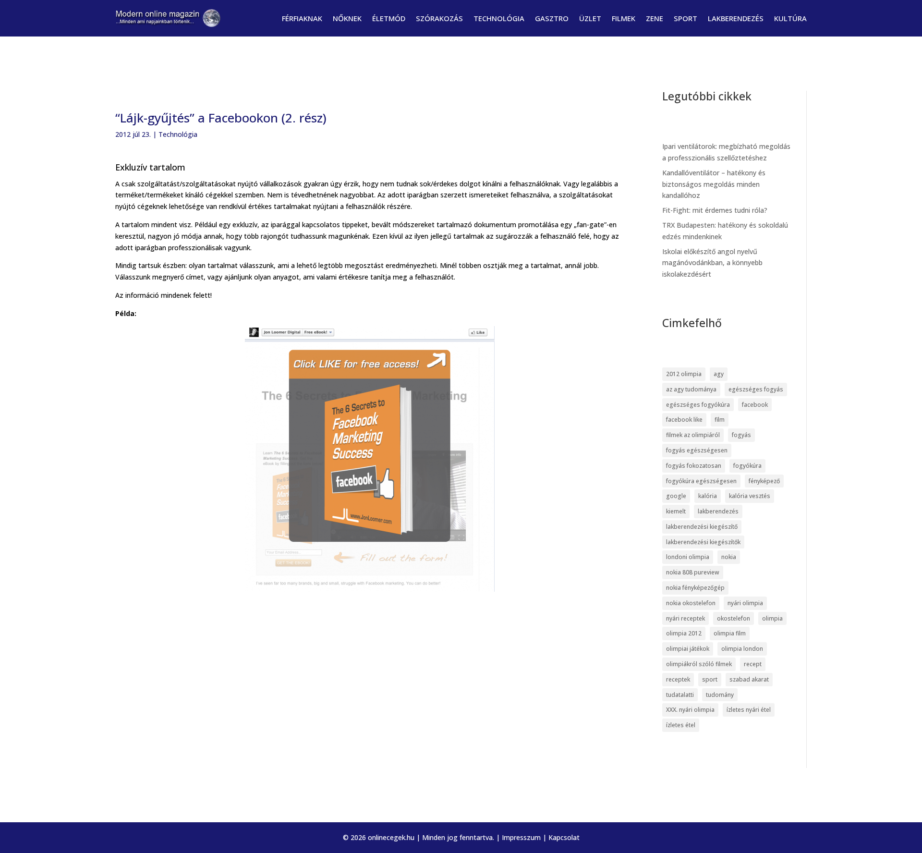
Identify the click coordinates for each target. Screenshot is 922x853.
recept (753, 664)
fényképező (764, 481)
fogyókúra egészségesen (701, 481)
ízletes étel (680, 725)
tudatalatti (680, 695)
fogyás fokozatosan (693, 466)
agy (719, 374)
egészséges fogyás (755, 389)
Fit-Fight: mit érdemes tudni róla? (714, 210)
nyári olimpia (745, 603)
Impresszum (521, 837)
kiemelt (676, 511)
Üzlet (590, 18)
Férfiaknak (302, 18)
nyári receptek (685, 618)
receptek (678, 679)
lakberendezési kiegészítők (703, 542)
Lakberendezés (736, 18)
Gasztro (552, 18)
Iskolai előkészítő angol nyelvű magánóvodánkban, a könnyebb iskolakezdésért (712, 263)
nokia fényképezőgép (695, 588)
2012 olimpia (684, 374)
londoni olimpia (687, 557)
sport (709, 679)
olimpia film (730, 633)
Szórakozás (439, 18)
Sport (685, 18)
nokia (728, 557)
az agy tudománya (691, 389)
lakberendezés (718, 511)
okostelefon (733, 618)
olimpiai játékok (687, 649)
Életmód (388, 18)
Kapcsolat (564, 837)
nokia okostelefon (691, 603)
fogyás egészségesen (697, 450)
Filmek (623, 18)
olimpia (772, 618)
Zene (654, 18)
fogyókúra (747, 466)
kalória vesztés (749, 496)
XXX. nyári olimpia (690, 710)
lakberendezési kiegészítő (702, 527)
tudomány (720, 695)
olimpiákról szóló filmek (699, 664)
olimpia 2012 (684, 633)
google (676, 496)
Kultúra (790, 18)
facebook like (684, 419)
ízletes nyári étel (749, 710)
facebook (755, 405)
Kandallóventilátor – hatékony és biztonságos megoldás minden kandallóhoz (713, 184)
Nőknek (347, 18)
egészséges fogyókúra (698, 405)
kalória (707, 496)
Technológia (498, 18)
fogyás (741, 435)
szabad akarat (749, 679)
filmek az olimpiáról (693, 435)
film (720, 419)
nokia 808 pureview (692, 572)
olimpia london (742, 649)
